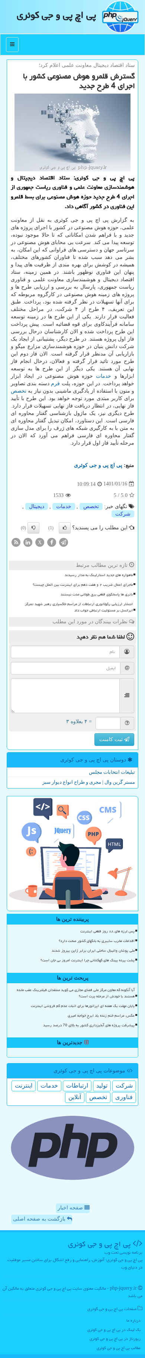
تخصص (18, 391)
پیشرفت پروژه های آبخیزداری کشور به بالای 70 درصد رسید (89, 1025)
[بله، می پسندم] (65, 527)
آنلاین (74, 1097)
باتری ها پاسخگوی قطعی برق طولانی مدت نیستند (97, 594)
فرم (55, 383)
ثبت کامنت (111, 739)
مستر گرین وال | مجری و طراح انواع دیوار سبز (88, 782)
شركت (122, 514)
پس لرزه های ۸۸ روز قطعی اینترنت (107, 931)
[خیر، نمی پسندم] (33, 527)
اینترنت (23, 1085)
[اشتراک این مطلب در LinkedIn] (28, 542)
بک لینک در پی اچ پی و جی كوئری (114, 1329)
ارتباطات (77, 1085)
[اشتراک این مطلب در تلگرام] (63, 542)
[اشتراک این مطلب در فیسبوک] (51, 542)
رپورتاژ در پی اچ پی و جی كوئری (115, 1338)
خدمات (103, 376)
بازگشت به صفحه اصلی (40, 1219)
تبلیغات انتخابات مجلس (112, 772)
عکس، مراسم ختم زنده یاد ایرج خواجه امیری (101, 1015)
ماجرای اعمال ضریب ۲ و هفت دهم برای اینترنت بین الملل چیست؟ (83, 584)
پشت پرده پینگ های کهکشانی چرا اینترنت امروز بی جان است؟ (88, 960)
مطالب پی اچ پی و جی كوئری (119, 1348)
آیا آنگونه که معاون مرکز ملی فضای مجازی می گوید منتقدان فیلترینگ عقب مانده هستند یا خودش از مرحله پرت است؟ (76, 993)
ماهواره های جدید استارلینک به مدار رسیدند (99, 575)
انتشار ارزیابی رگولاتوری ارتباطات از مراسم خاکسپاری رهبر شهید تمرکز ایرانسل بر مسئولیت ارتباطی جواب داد (79, 607)
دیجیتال (36, 506)
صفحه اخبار (71, 1208)
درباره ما (133, 1320)
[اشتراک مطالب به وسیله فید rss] (16, 542)
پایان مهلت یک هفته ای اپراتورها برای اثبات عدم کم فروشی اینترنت (83, 1006)
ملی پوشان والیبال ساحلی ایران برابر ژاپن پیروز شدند (93, 950)
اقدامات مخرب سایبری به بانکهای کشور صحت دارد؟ (97, 941)
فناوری (124, 1097)
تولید (101, 1085)
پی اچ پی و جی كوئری (56, 15)
